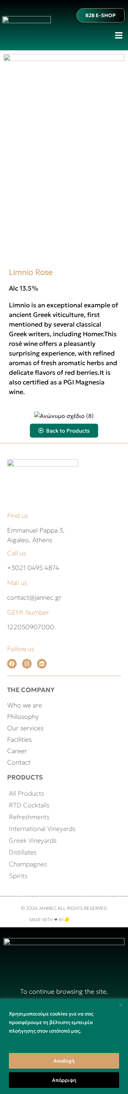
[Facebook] (12, 664)
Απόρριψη (64, 1080)
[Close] (120, 1004)
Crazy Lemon (84, 919)
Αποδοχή (64, 1061)
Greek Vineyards (33, 840)
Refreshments (29, 817)
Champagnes (28, 864)
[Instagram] (27, 664)
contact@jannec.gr (34, 597)
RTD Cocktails (29, 805)
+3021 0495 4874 (33, 568)
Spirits (18, 876)
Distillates (23, 852)
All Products (26, 793)
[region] (64, 1046)
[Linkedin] (42, 664)
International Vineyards (42, 829)
